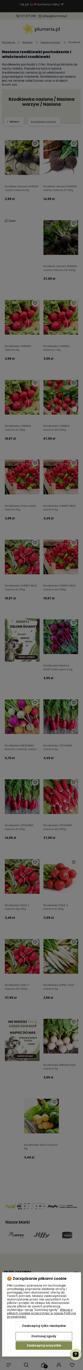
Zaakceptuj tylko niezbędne (44, 1326)
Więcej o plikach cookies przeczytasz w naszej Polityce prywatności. (41, 1313)
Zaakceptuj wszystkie (44, 1345)
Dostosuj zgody (43, 1336)
